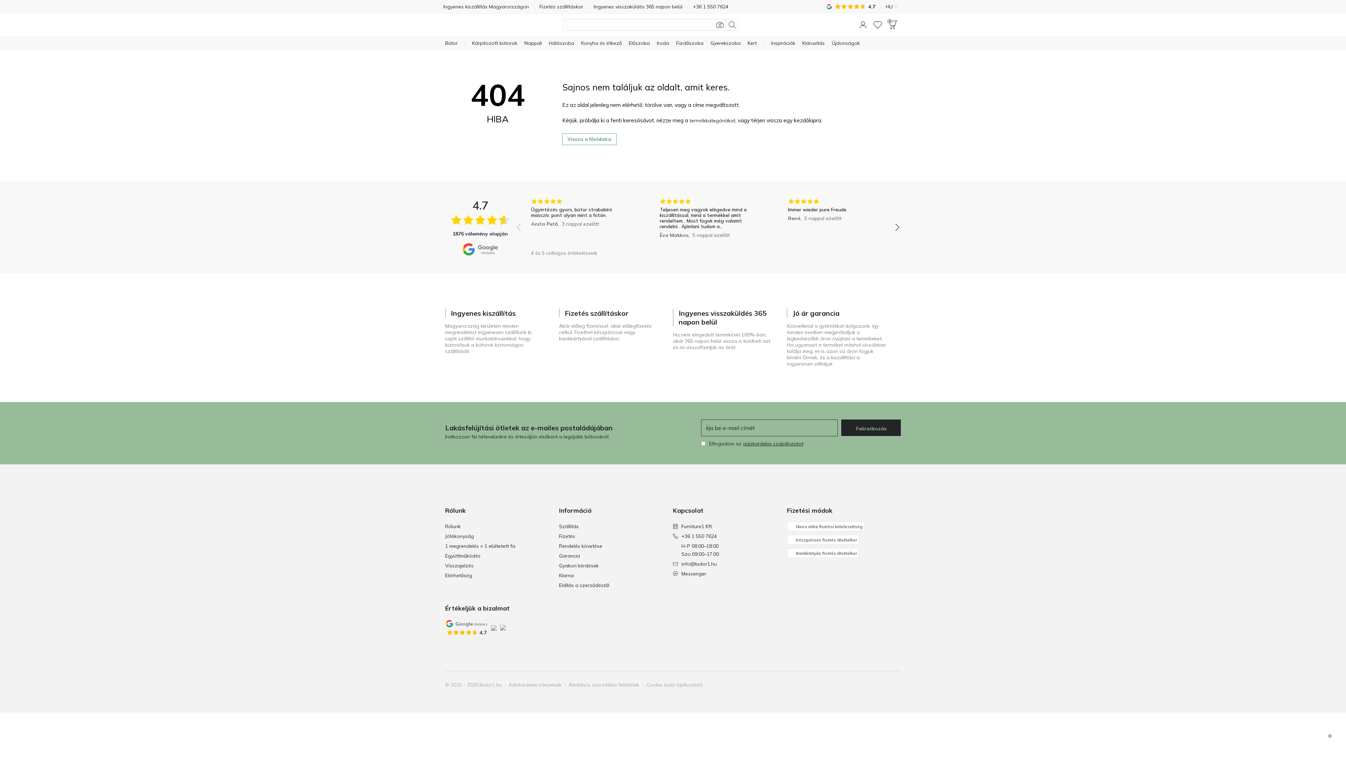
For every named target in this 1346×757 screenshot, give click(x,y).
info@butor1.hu (699, 564)
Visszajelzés (459, 565)
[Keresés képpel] (720, 25)
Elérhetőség (458, 575)
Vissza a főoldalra (589, 139)
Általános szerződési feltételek (604, 685)
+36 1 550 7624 (699, 536)
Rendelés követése (580, 546)
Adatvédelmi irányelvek (535, 685)
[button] (863, 24)
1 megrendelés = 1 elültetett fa (480, 546)
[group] (579, 222)
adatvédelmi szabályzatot (773, 444)
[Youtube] (883, 685)
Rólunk (453, 526)
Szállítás (569, 526)
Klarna (566, 575)
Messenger (693, 574)
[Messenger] (1325, 742)
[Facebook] (859, 685)
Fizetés (567, 536)
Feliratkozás (871, 428)
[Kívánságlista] (877, 25)
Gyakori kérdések (579, 565)
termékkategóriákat (712, 120)
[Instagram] (871, 685)
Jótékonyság (459, 536)
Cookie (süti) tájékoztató (674, 685)
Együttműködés (463, 556)
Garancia (569, 556)
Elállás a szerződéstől (584, 585)
